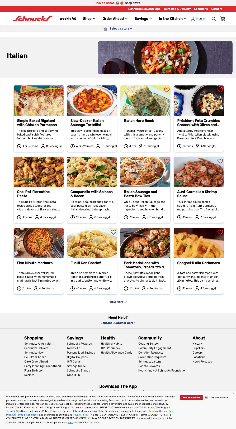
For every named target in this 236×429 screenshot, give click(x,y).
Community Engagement (154, 348)
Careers (216, 9)
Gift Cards (74, 361)
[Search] (214, 18)
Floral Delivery (33, 370)
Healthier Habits (111, 343)
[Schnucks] (33, 18)
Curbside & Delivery (177, 9)
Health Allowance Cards (116, 352)
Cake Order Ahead (36, 361)
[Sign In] (222, 18)
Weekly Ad (68, 18)
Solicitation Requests (152, 357)
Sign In (200, 18)
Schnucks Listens (149, 361)
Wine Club (73, 375)
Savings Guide (76, 366)
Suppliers (199, 348)
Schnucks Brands (78, 370)
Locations (201, 9)
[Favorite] (60, 86)
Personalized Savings (81, 352)
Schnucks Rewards (79, 343)
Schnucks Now (34, 352)
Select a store (119, 28)
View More (116, 301)
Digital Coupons (77, 357)
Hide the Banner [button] (191, 397)
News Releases (202, 361)
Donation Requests (150, 352)
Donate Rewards (149, 366)
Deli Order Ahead (35, 357)
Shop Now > (133, 3)
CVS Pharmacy (110, 348)
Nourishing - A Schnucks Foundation (162, 370)
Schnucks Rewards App (144, 9)
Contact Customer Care (117, 323)
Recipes (29, 375)
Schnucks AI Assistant (39, 343)
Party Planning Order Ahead (42, 366)
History (197, 343)
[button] (216, 397)
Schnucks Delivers (36, 348)
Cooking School (148, 343)
